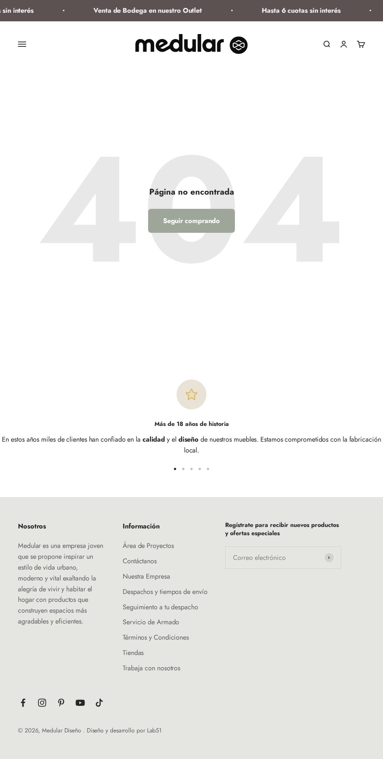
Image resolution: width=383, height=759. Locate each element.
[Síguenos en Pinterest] (61, 703)
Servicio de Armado (151, 622)
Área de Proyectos (148, 546)
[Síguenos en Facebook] (23, 703)
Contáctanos (140, 561)
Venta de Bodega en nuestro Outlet (144, 10)
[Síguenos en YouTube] (80, 703)
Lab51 (154, 730)
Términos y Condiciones (156, 637)
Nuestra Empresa (146, 576)
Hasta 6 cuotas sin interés (297, 10)
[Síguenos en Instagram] (42, 703)
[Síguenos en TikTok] (99, 703)
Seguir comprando (191, 221)
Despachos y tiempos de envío (165, 592)
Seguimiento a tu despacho (160, 607)
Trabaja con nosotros (151, 668)
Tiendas (133, 653)
